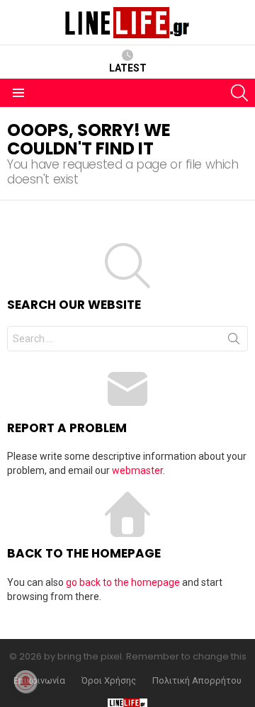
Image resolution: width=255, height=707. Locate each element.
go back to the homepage (123, 582)
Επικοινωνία (39, 680)
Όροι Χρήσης (108, 680)
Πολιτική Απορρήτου (197, 680)
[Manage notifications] (25, 681)
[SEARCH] (239, 93)
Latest (128, 68)
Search (234, 341)
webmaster (137, 470)
